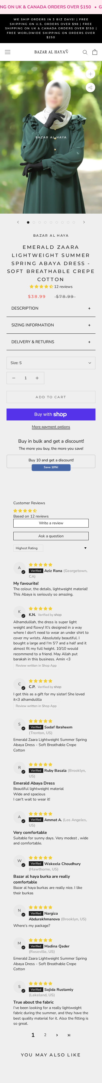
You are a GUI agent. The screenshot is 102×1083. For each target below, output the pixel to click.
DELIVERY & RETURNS (32, 342)
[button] (42, 286)
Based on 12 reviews (31, 516)
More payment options (51, 426)
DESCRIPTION (24, 308)
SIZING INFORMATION (32, 325)
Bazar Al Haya (51, 235)
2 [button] (45, 1034)
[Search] (85, 52)
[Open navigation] (7, 52)
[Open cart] (94, 52)
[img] (40, 564)
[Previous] (18, 222)
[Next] (84, 222)
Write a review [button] (51, 523)
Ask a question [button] (51, 536)
